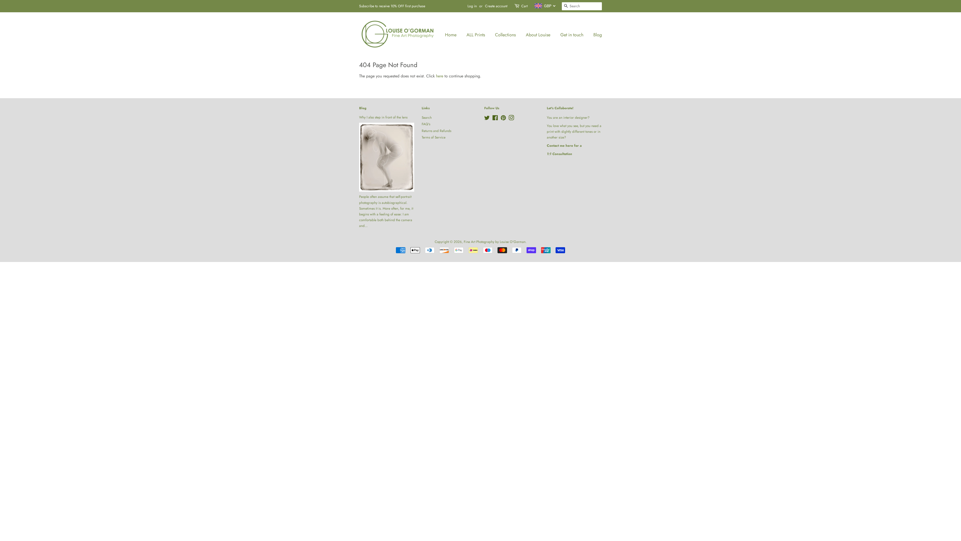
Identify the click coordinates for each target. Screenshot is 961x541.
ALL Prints (475, 35)
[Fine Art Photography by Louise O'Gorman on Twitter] (487, 118)
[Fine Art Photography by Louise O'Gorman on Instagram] (511, 118)
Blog (597, 35)
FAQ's (426, 123)
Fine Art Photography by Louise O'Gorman (495, 241)
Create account (496, 6)
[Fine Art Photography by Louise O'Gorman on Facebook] (495, 118)
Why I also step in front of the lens (383, 117)
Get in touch (571, 35)
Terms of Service (433, 137)
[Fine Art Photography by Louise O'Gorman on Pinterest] (503, 118)
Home (450, 35)
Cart (524, 6)
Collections (505, 35)
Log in (472, 6)
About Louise (538, 35)
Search (427, 117)
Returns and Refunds (436, 130)
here (439, 76)
